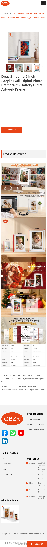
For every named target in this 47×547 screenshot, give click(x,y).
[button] (43, 3)
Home (5, 13)
